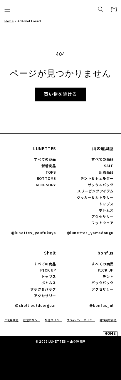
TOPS (51, 172)
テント (108, 276)
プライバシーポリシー (81, 320)
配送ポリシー (53, 320)
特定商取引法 (108, 320)
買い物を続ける (60, 94)
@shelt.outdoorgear (35, 305)
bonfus (106, 253)
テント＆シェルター (97, 178)
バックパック (102, 283)
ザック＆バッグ (101, 185)
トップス (106, 204)
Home (9, 21)
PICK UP (48, 270)
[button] (7, 9)
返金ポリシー (31, 320)
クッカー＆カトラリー (95, 197)
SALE (109, 166)
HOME (110, 334)
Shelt (50, 253)
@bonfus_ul (101, 305)
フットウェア (102, 223)
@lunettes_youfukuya (33, 233)
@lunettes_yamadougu (90, 233)
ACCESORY (46, 185)
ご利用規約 (11, 320)
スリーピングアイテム (95, 191)
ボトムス (106, 210)
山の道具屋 (103, 149)
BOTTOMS (46, 178)
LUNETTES (44, 149)
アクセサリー (102, 217)
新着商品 (48, 166)
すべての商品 (45, 159)
